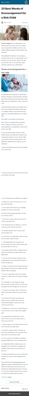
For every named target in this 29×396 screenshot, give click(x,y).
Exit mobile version (14, 393)
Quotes (9, 377)
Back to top (25, 389)
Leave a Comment (14, 382)
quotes (3, 113)
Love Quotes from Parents (16, 119)
